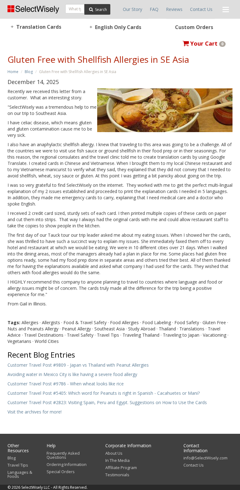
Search (100, 9)
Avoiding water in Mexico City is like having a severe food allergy (72, 374)
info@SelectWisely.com (205, 458)
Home (13, 71)
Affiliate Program (121, 467)
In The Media (117, 460)
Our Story (132, 9)
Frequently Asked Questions (63, 455)
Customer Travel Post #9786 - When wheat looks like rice (66, 384)
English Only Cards (115, 27)
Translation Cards (36, 26)
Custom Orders (194, 27)
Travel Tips (18, 465)
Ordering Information (67, 464)
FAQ (154, 9)
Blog (29, 71)
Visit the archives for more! (35, 412)
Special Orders (61, 471)
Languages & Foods (20, 474)
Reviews (174, 9)
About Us (113, 453)
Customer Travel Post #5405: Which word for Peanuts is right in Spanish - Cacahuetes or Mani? (104, 393)
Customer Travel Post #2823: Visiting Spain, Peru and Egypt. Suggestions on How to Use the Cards (107, 402)
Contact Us (201, 9)
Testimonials (117, 475)
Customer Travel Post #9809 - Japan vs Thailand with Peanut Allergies (78, 365)
